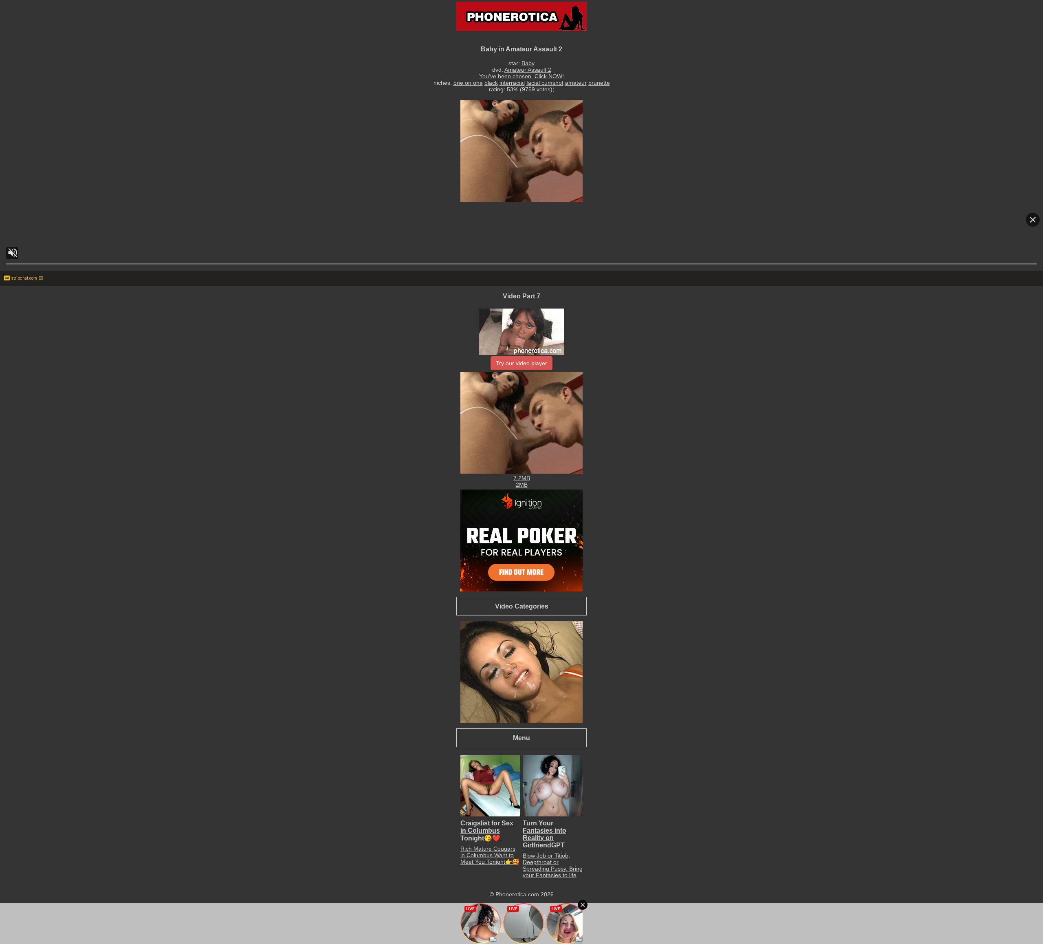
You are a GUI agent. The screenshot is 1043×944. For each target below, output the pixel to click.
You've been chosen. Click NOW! (521, 76)
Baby (528, 63)
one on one (468, 82)
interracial (512, 82)
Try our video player (521, 363)
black (491, 82)
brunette (599, 82)
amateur (576, 82)
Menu (521, 737)
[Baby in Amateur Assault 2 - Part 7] (521, 353)
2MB (522, 484)
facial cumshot (544, 82)
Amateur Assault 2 (527, 69)
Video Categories (521, 606)
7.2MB (521, 478)
